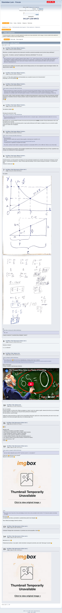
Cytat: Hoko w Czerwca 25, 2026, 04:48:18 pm (12, 330)
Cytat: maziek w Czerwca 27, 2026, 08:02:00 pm (12, 114)
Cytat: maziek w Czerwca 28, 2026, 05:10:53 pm (12, 88)
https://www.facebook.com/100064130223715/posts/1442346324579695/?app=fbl (19, 141)
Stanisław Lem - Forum (11, 2)
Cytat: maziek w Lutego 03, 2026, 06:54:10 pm (12, 450)
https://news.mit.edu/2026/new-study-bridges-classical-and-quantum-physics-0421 (19, 362)
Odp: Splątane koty (15, 353)
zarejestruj (37, 7)
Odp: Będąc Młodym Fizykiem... (18, 48)
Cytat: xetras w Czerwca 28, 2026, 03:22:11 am (12, 135)
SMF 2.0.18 (25, 610)
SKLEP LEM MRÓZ (31, 19)
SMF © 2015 (30, 610)
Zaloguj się (31, 7)
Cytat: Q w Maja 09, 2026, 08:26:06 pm (10, 357)
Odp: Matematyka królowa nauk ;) (18, 169)
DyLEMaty (8, 48)
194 (9, 45)
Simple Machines (37, 610)
